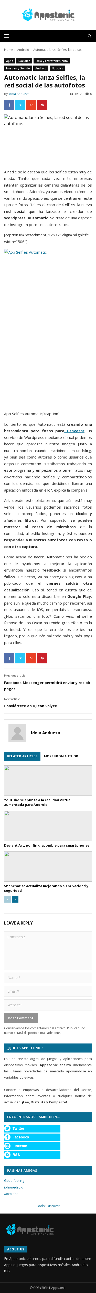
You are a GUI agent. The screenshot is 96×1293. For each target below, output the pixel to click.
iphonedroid (13, 1187)
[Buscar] (89, 36)
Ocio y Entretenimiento (52, 61)
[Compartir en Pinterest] (42, 105)
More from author (61, 756)
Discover (53, 1206)
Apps (9, 61)
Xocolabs (11, 1193)
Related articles (22, 756)
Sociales (24, 61)
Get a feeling (14, 1180)
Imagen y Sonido (18, 68)
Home (8, 49)
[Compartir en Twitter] (20, 105)
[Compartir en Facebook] (9, 105)
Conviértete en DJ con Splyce (30, 705)
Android (23, 49)
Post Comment (21, 1018)
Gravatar (74, 430)
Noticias (57, 68)
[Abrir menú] (6, 36)
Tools (40, 1206)
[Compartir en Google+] (31, 105)
